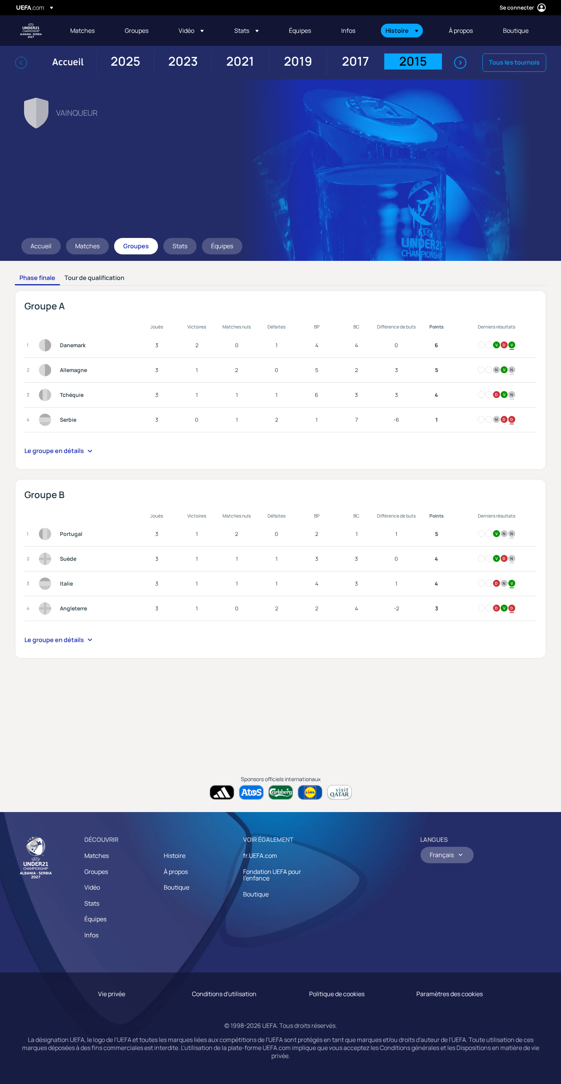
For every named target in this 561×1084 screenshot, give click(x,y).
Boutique (176, 887)
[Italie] (46, 584)
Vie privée (111, 994)
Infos (91, 935)
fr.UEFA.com (260, 855)
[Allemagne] (46, 370)
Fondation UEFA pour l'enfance (272, 875)
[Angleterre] (46, 608)
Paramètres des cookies (449, 994)
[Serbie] (46, 420)
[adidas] (222, 792)
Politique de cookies (336, 994)
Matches (96, 855)
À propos (176, 871)
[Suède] (46, 559)
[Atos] (251, 792)
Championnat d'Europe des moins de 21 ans (31, 30)
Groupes (96, 871)
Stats (91, 903)
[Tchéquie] (46, 395)
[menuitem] (88, 30)
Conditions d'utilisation (224, 994)
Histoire (174, 855)
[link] (82, 30)
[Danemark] (46, 345)
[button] (191, 30)
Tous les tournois (514, 62)
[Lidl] (310, 792)
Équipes (95, 919)
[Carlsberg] (280, 792)
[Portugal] (46, 534)
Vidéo (92, 887)
